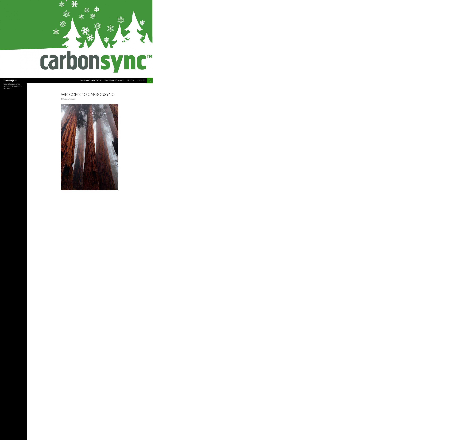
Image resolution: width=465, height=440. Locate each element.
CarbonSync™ (10, 80)
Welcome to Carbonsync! (88, 94)
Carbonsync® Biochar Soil (114, 80)
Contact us (141, 80)
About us (130, 80)
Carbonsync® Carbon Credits (90, 80)
